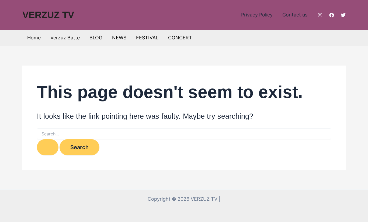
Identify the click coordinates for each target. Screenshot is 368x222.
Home (34, 37)
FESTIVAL (147, 37)
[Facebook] (331, 15)
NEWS (119, 37)
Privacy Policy (257, 15)
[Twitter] (343, 15)
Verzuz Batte (65, 37)
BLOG (95, 37)
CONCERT (180, 37)
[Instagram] (320, 15)
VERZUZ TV (48, 14)
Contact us (294, 15)
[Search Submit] (47, 147)
